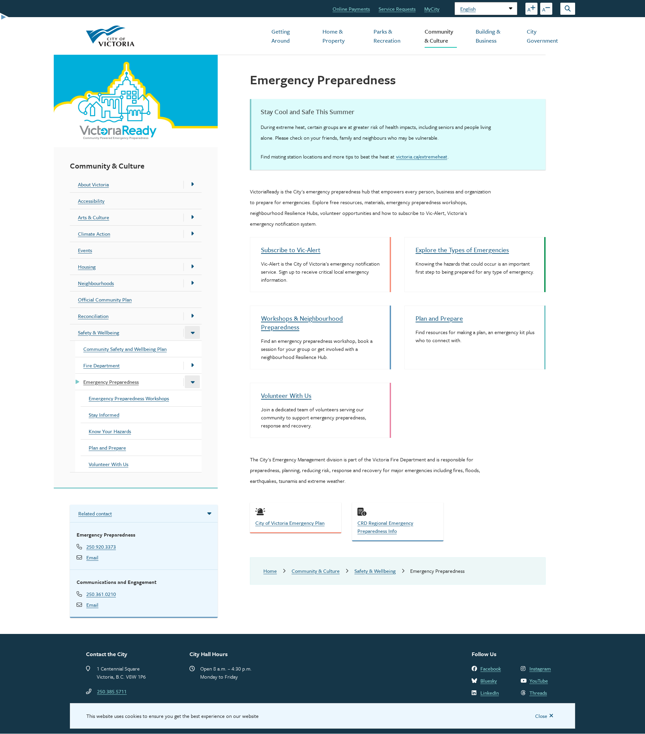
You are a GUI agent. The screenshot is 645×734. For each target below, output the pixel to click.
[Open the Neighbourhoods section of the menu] (192, 283)
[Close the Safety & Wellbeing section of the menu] (192, 332)
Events (85, 250)
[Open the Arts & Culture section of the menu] (192, 217)
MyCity (431, 8)
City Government (542, 36)
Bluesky (488, 680)
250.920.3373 (101, 546)
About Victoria (93, 184)
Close (541, 716)
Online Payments (351, 8)
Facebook (490, 668)
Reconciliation (93, 316)
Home (270, 571)
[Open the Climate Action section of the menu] (192, 233)
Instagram (540, 668)
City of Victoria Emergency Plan (290, 522)
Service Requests (397, 8)
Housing (87, 266)
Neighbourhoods (96, 283)
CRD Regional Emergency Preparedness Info (385, 527)
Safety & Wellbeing (98, 332)
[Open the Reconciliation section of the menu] (192, 316)
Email (92, 557)
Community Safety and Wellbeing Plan (125, 349)
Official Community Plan (105, 299)
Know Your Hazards (110, 431)
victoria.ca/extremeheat (421, 156)
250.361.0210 (101, 594)
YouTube (538, 680)
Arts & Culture (93, 217)
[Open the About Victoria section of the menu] (192, 184)
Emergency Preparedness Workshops (129, 398)
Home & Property (333, 36)
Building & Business (488, 36)
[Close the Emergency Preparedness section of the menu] (192, 381)
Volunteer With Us (108, 464)
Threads (538, 692)
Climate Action (94, 233)
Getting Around (280, 36)
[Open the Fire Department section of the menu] (192, 365)
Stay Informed (104, 414)
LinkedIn (489, 692)
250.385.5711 (112, 691)
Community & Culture (439, 36)
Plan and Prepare (107, 447)
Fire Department (101, 365)
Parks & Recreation (387, 36)
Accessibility (91, 200)
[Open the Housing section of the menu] (192, 266)
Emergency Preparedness (111, 381)
